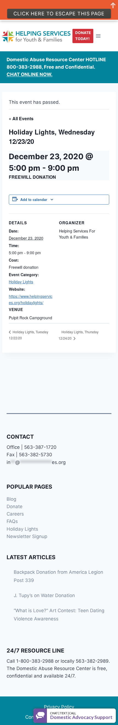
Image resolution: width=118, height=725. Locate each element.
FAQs (12, 521)
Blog (11, 499)
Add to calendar (33, 199)
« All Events (21, 118)
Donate (15, 506)
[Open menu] (98, 36)
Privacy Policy (59, 707)
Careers (15, 514)
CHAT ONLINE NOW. (29, 74)
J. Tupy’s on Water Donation (44, 595)
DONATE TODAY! (83, 35)
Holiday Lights (21, 281)
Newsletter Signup (27, 536)
